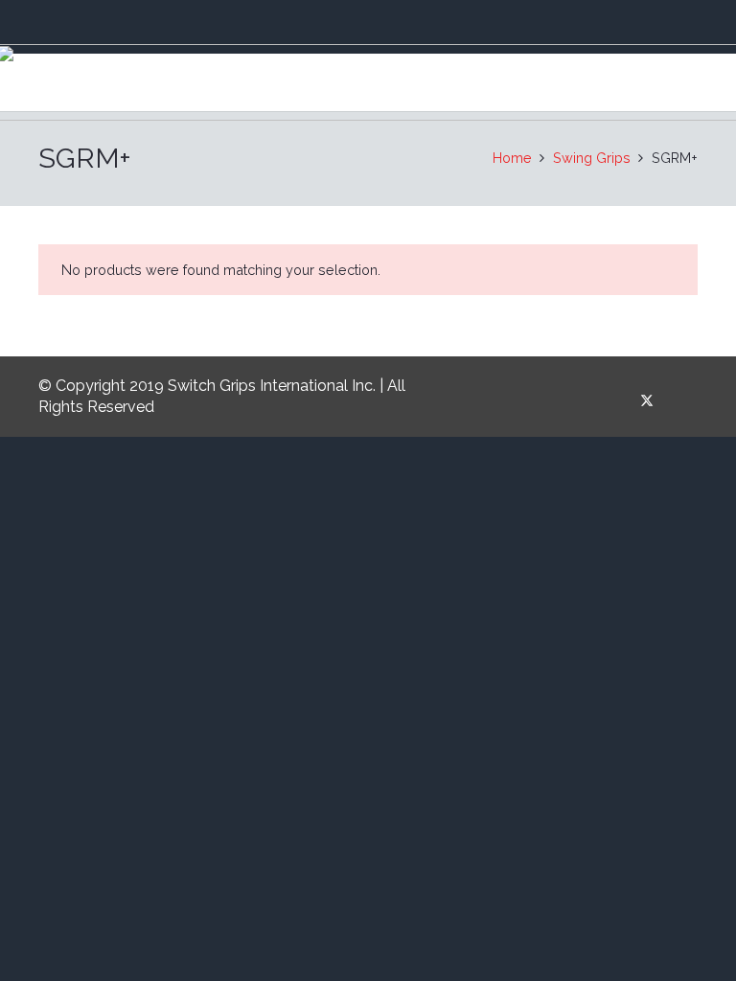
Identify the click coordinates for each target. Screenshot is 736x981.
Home (512, 157)
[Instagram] (681, 401)
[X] (647, 401)
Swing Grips (592, 157)
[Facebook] (614, 401)
